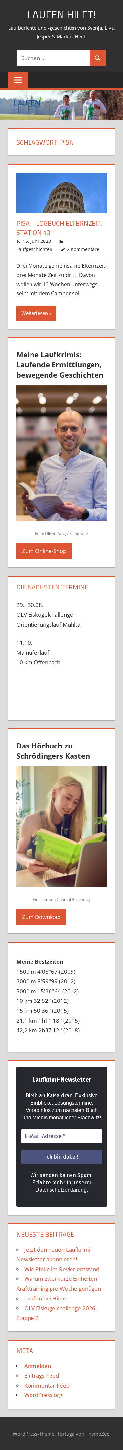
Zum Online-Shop (44, 551)
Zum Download (41, 917)
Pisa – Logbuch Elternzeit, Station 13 (59, 228)
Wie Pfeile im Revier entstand (61, 1269)
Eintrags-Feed (41, 1375)
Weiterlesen (34, 313)
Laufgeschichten (34, 249)
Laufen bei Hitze (45, 1298)
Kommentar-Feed (47, 1385)
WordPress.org (43, 1395)
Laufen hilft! (61, 14)
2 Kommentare (83, 249)
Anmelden (37, 1365)
